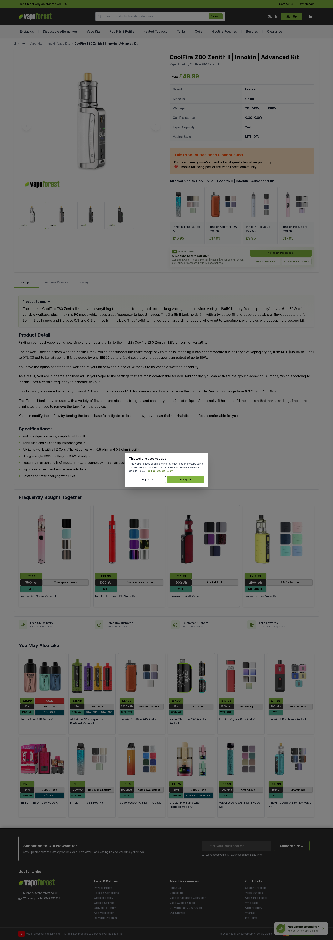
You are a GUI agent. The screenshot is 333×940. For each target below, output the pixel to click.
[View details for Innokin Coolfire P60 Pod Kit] (141, 675)
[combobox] (160, 16)
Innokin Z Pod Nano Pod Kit (287, 719)
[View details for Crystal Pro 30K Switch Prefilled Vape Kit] (191, 759)
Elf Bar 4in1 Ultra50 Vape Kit (39, 802)
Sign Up (291, 16)
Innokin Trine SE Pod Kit (86, 802)
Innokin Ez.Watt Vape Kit (186, 596)
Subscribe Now (291, 846)
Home (21, 43)
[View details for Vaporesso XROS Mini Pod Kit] (141, 759)
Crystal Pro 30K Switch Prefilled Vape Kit (185, 804)
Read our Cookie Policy (159, 470)
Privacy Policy (103, 887)
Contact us (286, 4)
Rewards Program (105, 917)
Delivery (83, 282)
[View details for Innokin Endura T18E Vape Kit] (129, 539)
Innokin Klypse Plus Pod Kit (237, 719)
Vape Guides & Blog (182, 902)
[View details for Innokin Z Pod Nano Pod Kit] (290, 675)
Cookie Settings (104, 902)
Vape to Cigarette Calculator (188, 897)
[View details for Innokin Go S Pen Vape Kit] (54, 539)
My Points (251, 917)
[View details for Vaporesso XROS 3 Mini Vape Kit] (241, 759)
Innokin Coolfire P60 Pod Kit (139, 719)
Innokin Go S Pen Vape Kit (38, 596)
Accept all (185, 479)
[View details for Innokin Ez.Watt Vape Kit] (204, 539)
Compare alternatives (296, 261)
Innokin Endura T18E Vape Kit (115, 596)
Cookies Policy (103, 897)
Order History (253, 907)
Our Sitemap (177, 912)
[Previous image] (26, 126)
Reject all (147, 479)
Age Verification (104, 912)
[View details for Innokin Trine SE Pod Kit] (92, 759)
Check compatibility (265, 261)
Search (215, 16)
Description (26, 282)
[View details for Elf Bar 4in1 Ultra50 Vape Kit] (42, 759)
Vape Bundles (254, 892)
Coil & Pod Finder (256, 897)
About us (175, 887)
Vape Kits (36, 43)
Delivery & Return (105, 907)
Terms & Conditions (106, 892)
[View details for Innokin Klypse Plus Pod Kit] (241, 675)
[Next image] (155, 126)
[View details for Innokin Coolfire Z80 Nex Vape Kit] (290, 759)
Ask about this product (280, 252)
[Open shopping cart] (310, 16)
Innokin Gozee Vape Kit (261, 596)
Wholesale (307, 4)
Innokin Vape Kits (58, 43)
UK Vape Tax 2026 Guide (186, 907)
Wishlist (250, 912)
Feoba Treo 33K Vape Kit (37, 719)
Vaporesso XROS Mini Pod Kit (140, 802)
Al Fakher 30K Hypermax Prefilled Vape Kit (87, 721)
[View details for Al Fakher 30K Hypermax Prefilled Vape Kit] (92, 675)
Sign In (273, 16)
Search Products (255, 887)
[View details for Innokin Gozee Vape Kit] (278, 539)
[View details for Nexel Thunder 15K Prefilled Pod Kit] (191, 675)
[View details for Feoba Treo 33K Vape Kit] (42, 675)
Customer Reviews (55, 282)
